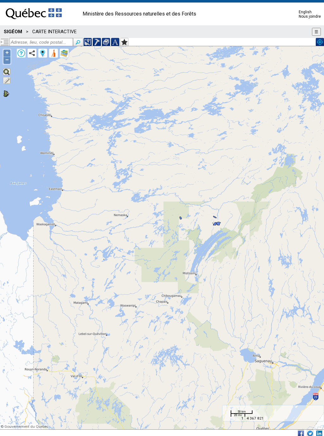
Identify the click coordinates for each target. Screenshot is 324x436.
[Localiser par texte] (115, 42)
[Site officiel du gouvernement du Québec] (33, 21)
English (305, 12)
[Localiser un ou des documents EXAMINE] (106, 42)
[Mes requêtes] (53, 53)
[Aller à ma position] (320, 42)
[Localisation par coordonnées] (88, 42)
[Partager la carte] (32, 53)
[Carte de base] (64, 53)
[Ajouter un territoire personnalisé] (124, 42)
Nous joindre (310, 16)
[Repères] (42, 53)
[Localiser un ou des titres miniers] (97, 42)
